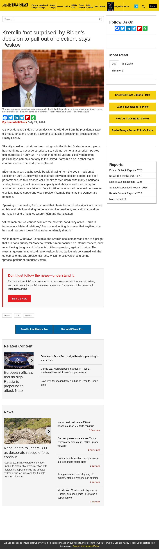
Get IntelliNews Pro (72, 329)
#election (28, 315)
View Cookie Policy (90, 546)
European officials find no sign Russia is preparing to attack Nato (18, 381)
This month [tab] (118, 70)
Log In (152, 6)
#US (17, 315)
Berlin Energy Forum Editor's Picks (132, 130)
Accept (76, 546)
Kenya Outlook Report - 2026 (125, 176)
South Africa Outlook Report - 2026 (128, 187)
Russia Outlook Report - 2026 (125, 193)
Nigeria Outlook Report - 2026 (125, 182)
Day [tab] (114, 63)
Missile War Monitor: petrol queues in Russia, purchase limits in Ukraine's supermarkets (65, 370)
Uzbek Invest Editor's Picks (132, 106)
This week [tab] (127, 63)
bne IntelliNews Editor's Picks (132, 95)
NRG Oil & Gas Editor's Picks (133, 118)
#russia (7, 315)
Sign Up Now (19, 298)
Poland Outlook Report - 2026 (125, 170)
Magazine (118, 6)
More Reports (117, 199)
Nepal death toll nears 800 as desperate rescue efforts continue (26, 452)
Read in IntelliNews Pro (34, 329)
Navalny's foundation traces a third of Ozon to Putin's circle (69, 383)
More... (127, 6)
